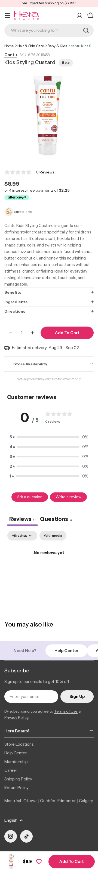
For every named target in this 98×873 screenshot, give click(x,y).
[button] (49, 292)
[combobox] (49, 30)
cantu (10, 54)
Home (9, 46)
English (10, 820)
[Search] (86, 30)
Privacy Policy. (16, 717)
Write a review (68, 496)
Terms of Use (66, 711)
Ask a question (29, 496)
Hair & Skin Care (30, 46)
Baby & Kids (57, 46)
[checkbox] (52, 535)
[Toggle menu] (7, 15)
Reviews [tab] (22, 519)
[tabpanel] (49, 571)
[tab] (56, 520)
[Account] (79, 15)
